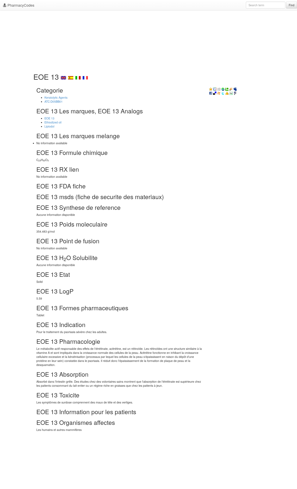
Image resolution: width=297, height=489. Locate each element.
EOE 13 (49, 118)
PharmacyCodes (20, 5)
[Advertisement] (148, 40)
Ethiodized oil (52, 122)
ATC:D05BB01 (53, 101)
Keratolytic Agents (55, 97)
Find (291, 5)
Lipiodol (49, 126)
